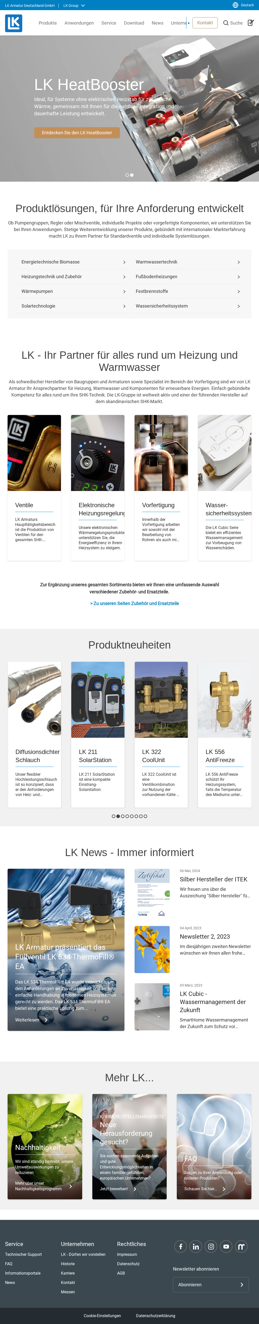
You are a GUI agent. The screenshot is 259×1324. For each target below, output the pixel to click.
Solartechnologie (38, 306)
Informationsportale (22, 1273)
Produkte (48, 23)
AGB (121, 1273)
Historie (68, 1263)
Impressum (127, 1254)
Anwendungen (79, 23)
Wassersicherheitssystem (162, 306)
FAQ (8, 1263)
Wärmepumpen (37, 291)
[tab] (127, 175)
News (157, 23)
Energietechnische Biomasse (50, 261)
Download (134, 23)
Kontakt (205, 22)
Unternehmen (185, 23)
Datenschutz (128, 1263)
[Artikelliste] (251, 22)
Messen (68, 1292)
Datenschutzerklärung (155, 1315)
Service (108, 23)
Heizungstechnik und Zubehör (51, 276)
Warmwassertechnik (156, 261)
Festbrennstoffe (152, 291)
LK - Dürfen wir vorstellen (83, 1254)
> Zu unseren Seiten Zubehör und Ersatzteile (134, 603)
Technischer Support (23, 1254)
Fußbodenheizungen (156, 276)
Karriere (68, 1273)
